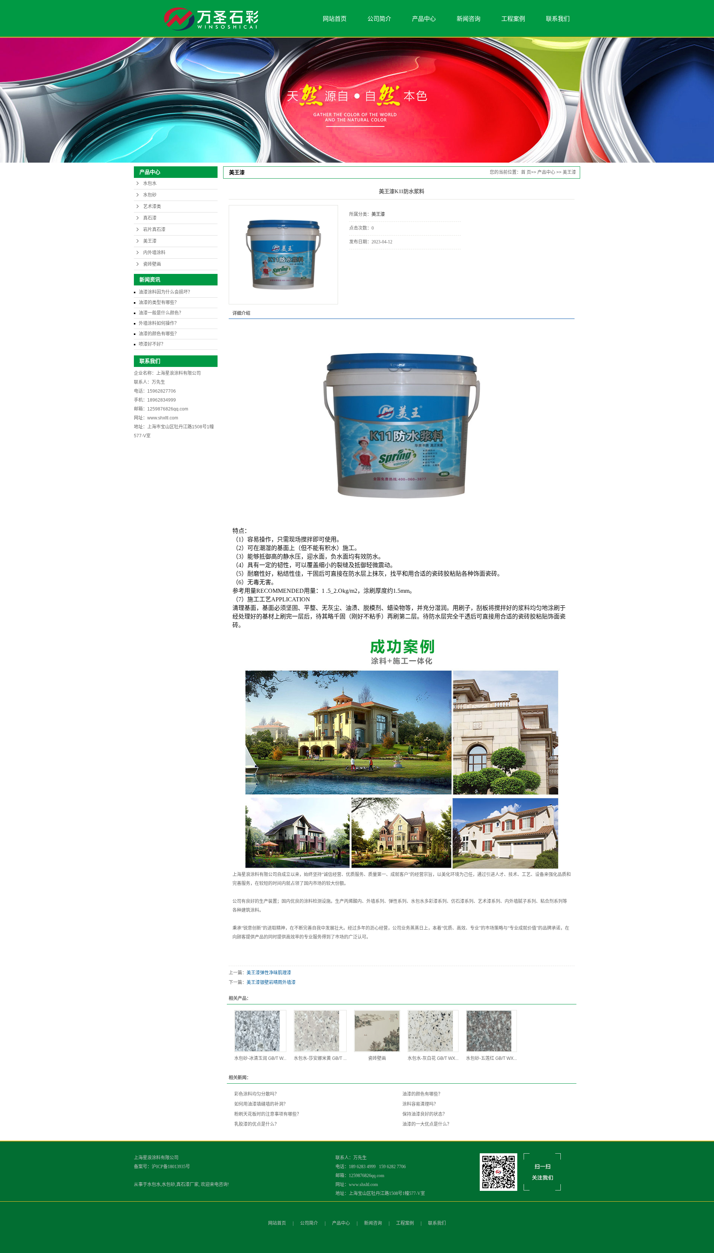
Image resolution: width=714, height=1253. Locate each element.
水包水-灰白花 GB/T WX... (433, 1058)
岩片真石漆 (154, 229)
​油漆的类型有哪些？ (159, 302)
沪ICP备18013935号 (171, 1166)
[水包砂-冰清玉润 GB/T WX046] (260, 1031)
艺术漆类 (152, 206)
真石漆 (150, 218)
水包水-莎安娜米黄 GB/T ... (320, 1058)
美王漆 (150, 241)
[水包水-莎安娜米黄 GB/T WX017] (320, 1031)
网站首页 (335, 19)
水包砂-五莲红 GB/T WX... (491, 1058)
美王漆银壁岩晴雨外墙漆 (271, 982)
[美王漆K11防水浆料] (283, 254)
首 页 (526, 172)
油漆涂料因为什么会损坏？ (165, 292)
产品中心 (424, 19)
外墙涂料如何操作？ (159, 323)
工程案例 (513, 19)
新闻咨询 (468, 19)
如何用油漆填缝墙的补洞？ (261, 1104)
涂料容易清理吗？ (420, 1104)
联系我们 (558, 19)
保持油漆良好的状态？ (424, 1114)
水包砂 (150, 195)
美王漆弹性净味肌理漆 (269, 972)
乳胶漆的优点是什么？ (256, 1124)
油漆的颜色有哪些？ (159, 333)
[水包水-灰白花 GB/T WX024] (433, 1031)
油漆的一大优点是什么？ (426, 1124)
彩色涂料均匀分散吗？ (256, 1094)
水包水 (150, 183)
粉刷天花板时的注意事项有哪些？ (267, 1114)
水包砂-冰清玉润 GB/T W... (260, 1058)
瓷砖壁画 (152, 264)
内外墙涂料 (154, 252)
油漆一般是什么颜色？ (161, 313)
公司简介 (379, 19)
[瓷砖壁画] (377, 1031)
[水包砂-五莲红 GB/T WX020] (491, 1031)
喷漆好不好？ (152, 344)
